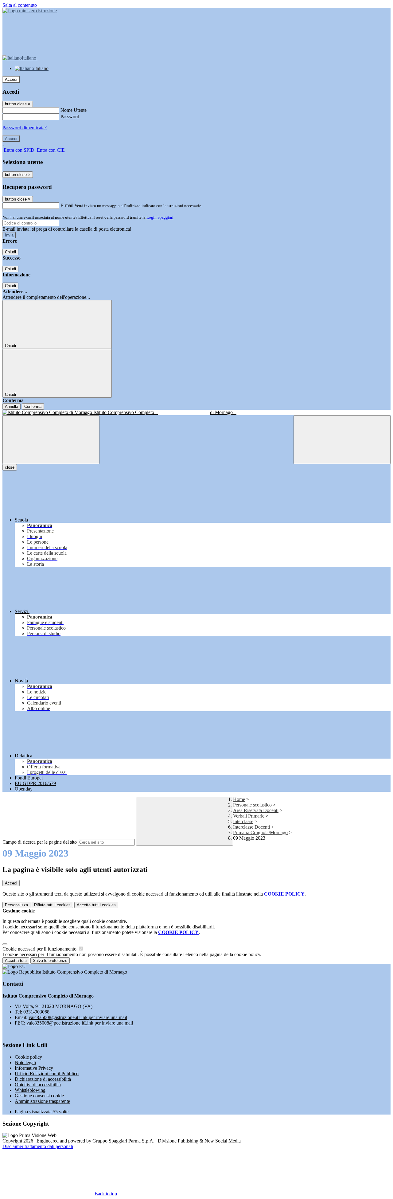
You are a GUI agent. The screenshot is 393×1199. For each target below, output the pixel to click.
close (9, 467)
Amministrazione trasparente (42, 1101)
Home (239, 799)
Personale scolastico (252, 804)
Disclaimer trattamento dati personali (37, 1146)
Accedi (11, 79)
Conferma (32, 406)
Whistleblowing (30, 1090)
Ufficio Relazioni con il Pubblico (47, 1073)
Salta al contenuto (19, 5)
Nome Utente (73, 110)
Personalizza (16, 905)
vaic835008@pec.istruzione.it (79, 1022)
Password (69, 116)
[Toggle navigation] (50, 439)
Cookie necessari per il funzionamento (40, 948)
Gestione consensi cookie (39, 1095)
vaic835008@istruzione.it (78, 1017)
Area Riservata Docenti (255, 810)
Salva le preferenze (50, 960)
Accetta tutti (96, 905)
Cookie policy (28, 1057)
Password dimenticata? (24, 127)
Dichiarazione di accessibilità (43, 1079)
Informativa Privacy (34, 1068)
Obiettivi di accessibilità (38, 1084)
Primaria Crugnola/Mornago (260, 832)
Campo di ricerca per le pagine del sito (39, 842)
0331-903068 (36, 1011)
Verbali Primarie (248, 815)
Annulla (11, 406)
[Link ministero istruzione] (29, 10)
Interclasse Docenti (251, 827)
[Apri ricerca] (342, 439)
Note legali (25, 1062)
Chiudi (10, 252)
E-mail (66, 205)
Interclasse (243, 821)
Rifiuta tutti (52, 905)
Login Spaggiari (159, 217)
